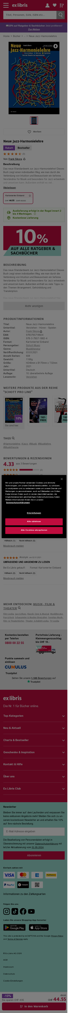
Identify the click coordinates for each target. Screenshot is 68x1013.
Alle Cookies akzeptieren (34, 530)
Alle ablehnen (34, 522)
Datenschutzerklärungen (18, 503)
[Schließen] (61, 479)
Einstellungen (34, 513)
